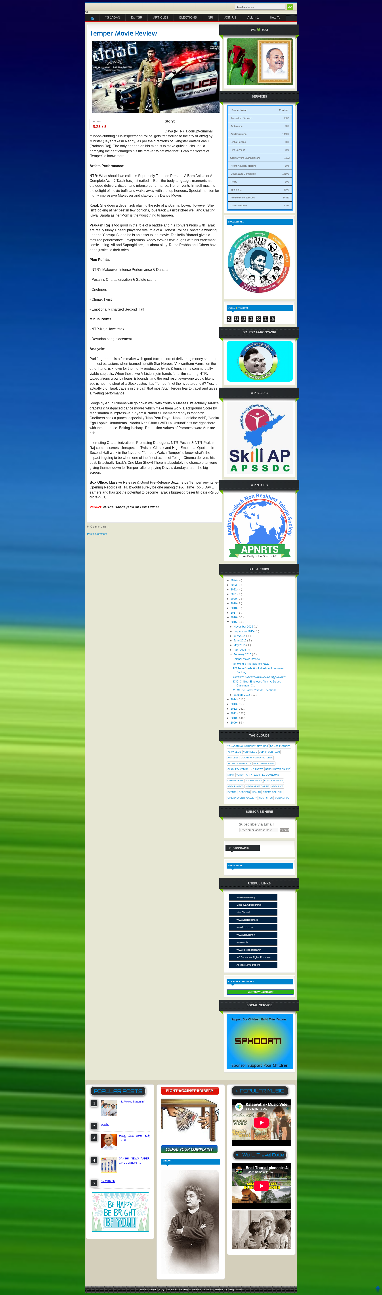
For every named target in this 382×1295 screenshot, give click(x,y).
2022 (234, 589)
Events (232, 792)
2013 (234, 704)
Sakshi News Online (277, 769)
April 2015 (240, 649)
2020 (234, 598)
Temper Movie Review (123, 33)
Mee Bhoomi (243, 912)
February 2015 (243, 654)
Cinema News (235, 780)
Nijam (230, 775)
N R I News (257, 769)
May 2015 (240, 645)
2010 (234, 718)
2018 (234, 608)
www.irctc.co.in (245, 927)
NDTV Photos (235, 786)
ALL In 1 (253, 17)
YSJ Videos (234, 752)
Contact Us (282, 798)
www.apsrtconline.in (247, 919)
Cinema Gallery (273, 792)
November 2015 (244, 626)
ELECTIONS (188, 17)
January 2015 (242, 694)
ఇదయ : (105, 1124)
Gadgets (244, 792)
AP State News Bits (239, 763)
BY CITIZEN (108, 1181)
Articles (233, 757)
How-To (275, 17)
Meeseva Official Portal (249, 904)
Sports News (253, 780)
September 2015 (244, 631)
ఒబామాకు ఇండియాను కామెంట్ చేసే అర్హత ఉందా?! (259, 677)
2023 (234, 584)
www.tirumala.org (246, 897)
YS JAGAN (112, 17)
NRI (210, 17)
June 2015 (240, 640)
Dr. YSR (136, 17)
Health (256, 792)
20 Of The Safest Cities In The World (255, 690)
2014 (234, 699)
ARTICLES (160, 17)
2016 (234, 617)
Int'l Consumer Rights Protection (254, 957)
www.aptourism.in (246, 934)
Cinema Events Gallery (242, 798)
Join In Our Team (269, 752)
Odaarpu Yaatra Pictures (257, 757)
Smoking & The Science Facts (251, 663)
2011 (234, 713)
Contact (208, 1289)
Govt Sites (266, 798)
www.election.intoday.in (249, 949)
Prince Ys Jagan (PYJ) (152, 1289)
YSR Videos (250, 752)
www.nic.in (242, 942)
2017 (234, 612)
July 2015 (240, 635)
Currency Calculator (260, 991)
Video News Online (257, 786)
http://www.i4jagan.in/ (131, 1101)
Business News (273, 780)
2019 (234, 603)
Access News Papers (248, 964)
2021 (234, 594)
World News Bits (264, 763)
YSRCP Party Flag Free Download (257, 775)
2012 (234, 708)
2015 (234, 622)
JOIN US (230, 17)
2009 (234, 722)
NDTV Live (277, 786)
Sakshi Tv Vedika (237, 769)
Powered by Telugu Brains (229, 1289)
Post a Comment (97, 533)
